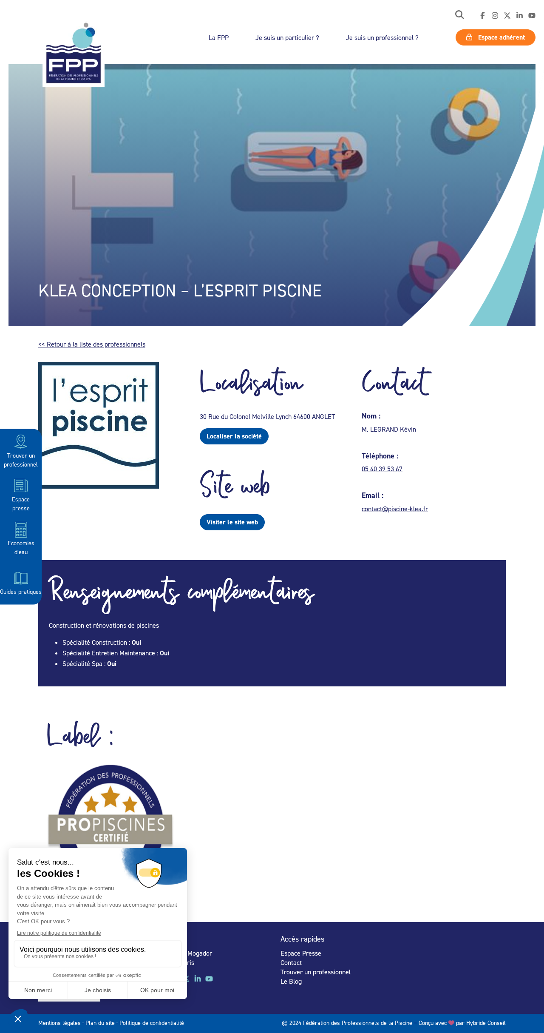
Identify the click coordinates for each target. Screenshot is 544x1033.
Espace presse (21, 503)
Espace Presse (300, 953)
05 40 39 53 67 (382, 468)
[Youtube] (532, 15)
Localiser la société (234, 436)
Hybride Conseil (486, 1022)
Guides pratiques (21, 591)
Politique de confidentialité (151, 1022)
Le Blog (291, 981)
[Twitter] (507, 15)
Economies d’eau (21, 547)
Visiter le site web (232, 522)
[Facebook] (482, 15)
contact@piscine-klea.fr (395, 508)
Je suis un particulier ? (287, 37)
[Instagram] (495, 15)
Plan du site (100, 1022)
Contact (291, 962)
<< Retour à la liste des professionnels (91, 344)
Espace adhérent (500, 37)
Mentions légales (59, 1022)
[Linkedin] (519, 15)
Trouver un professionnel (21, 459)
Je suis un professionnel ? (382, 37)
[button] (459, 15)
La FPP (219, 37)
